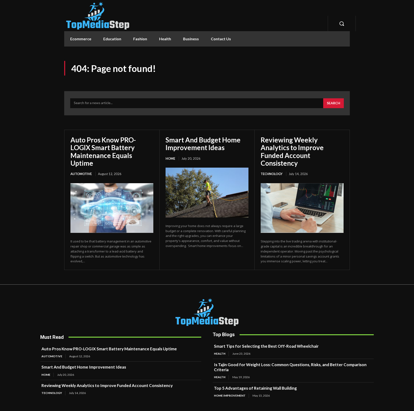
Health (219, 353)
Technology (271, 174)
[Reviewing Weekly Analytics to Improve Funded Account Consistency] (302, 208)
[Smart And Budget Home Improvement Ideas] (207, 192)
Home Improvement (230, 395)
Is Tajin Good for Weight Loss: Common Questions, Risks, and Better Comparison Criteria (290, 367)
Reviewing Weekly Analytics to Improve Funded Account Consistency (292, 151)
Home (170, 158)
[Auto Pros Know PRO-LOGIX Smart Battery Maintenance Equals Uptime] (111, 208)
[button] (341, 23)
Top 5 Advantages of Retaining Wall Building (255, 388)
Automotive (81, 174)
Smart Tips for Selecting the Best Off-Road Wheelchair (266, 346)
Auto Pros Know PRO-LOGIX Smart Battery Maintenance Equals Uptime (103, 151)
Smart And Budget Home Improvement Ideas (203, 144)
